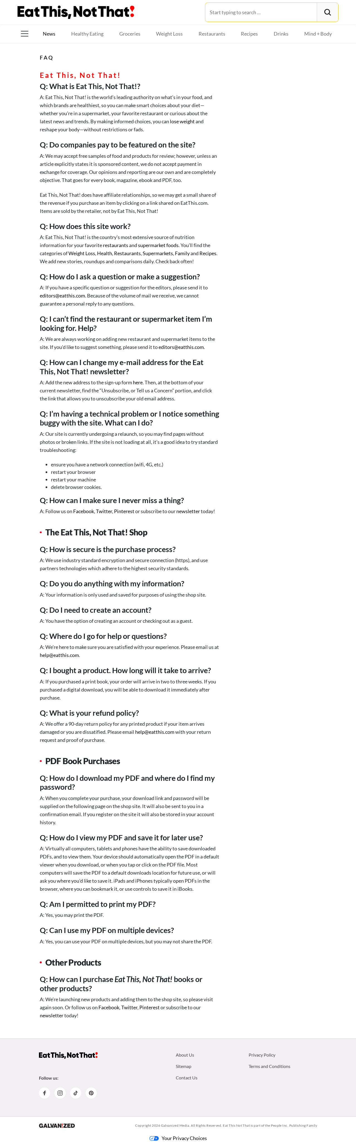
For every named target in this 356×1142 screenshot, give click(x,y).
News (49, 34)
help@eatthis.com (59, 655)
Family (182, 253)
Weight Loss (169, 34)
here (138, 382)
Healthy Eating (87, 34)
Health (104, 253)
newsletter (188, 511)
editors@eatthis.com (62, 295)
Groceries (129, 34)
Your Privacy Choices (184, 1138)
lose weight (182, 121)
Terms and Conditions (269, 1066)
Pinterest (124, 511)
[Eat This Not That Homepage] (76, 12)
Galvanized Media (175, 1125)
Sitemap (183, 1066)
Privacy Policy (262, 1054)
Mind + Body (318, 34)
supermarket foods (158, 245)
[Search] (327, 12)
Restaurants (212, 34)
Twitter (104, 511)
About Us (185, 1054)
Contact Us (186, 1077)
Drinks (281, 34)
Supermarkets (158, 253)
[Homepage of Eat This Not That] (68, 1055)
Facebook (83, 511)
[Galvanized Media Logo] (57, 1125)
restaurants (115, 245)
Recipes (249, 34)
